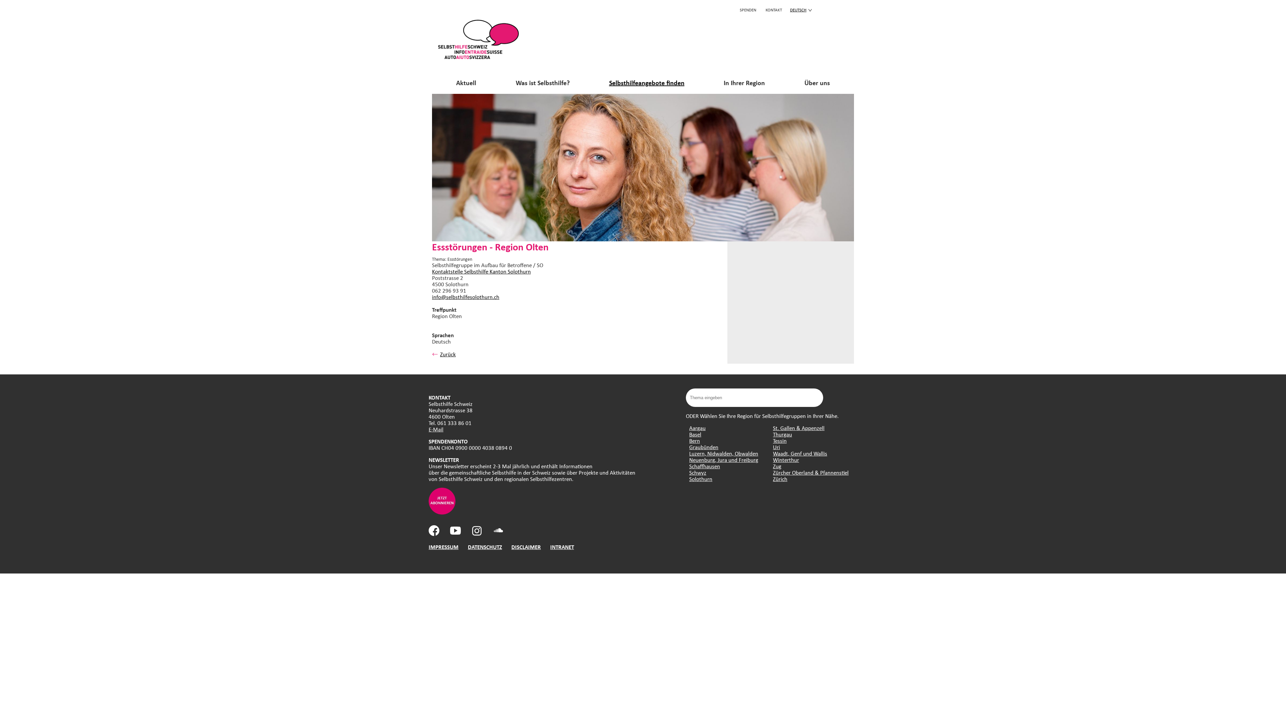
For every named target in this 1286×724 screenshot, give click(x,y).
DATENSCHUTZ (485, 547)
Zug (777, 466)
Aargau (697, 428)
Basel (695, 434)
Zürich (780, 479)
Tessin (780, 440)
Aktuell (466, 82)
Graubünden (703, 447)
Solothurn (700, 479)
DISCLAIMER (526, 547)
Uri (776, 447)
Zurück (448, 354)
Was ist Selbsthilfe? (543, 82)
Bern (694, 440)
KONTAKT (774, 10)
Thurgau (782, 434)
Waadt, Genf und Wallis (800, 453)
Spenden (748, 10)
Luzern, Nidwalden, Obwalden (723, 453)
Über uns (817, 82)
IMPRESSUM (443, 547)
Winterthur (786, 460)
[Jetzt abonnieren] (442, 512)
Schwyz (697, 472)
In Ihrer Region (744, 82)
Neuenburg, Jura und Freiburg (723, 460)
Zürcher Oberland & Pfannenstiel (811, 472)
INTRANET (562, 547)
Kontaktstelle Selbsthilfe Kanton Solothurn (481, 271)
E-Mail (436, 429)
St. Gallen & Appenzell (799, 428)
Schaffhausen (704, 466)
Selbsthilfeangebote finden (647, 82)
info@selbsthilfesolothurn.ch (465, 297)
